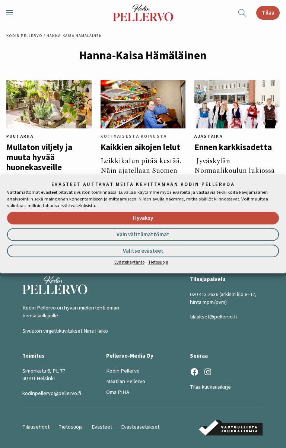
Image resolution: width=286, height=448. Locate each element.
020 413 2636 (204, 294)
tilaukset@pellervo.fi (213, 317)
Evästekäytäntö (129, 262)
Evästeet (102, 427)
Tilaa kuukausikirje (210, 387)
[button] (12, 12)
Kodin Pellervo (24, 35)
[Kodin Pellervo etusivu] (143, 12)
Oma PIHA (117, 392)
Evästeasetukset (140, 427)
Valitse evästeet (143, 251)
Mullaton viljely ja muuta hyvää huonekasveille (39, 158)
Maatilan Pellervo (125, 381)
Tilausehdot (36, 427)
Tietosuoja (158, 262)
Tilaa (268, 13)
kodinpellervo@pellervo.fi (51, 393)
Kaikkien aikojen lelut (140, 148)
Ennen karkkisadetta (233, 148)
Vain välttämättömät (143, 235)
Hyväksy (143, 218)
